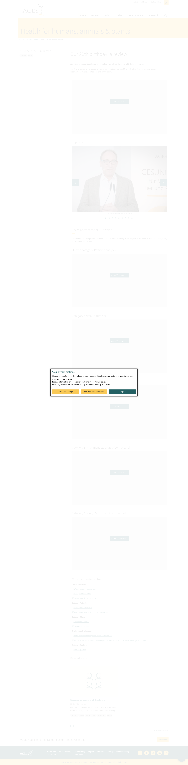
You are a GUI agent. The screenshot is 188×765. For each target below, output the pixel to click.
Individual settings (65, 391)
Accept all (122, 391)
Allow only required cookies (94, 391)
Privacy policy (100, 382)
